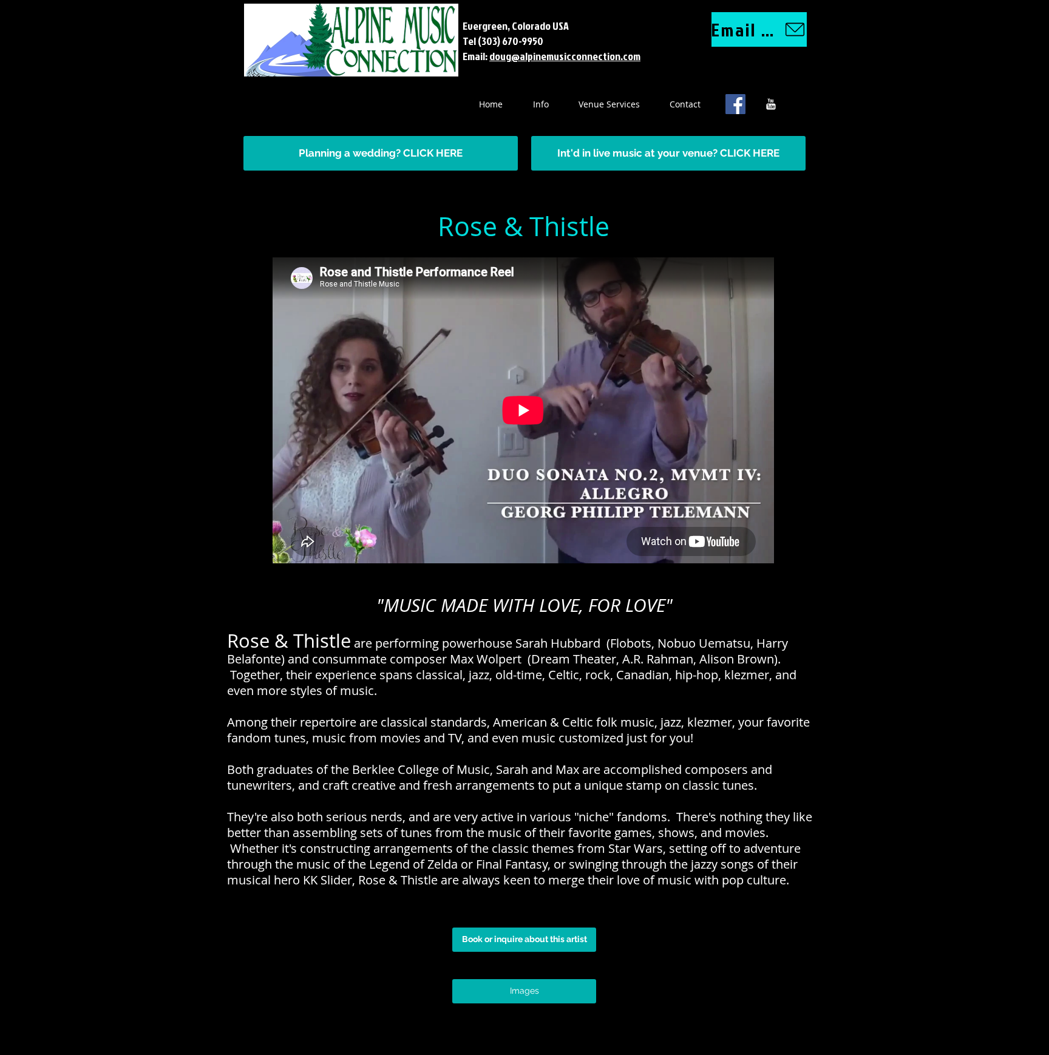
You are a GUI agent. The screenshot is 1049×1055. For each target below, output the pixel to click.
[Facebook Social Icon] (735, 104)
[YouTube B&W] (771, 104)
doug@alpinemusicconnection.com (564, 56)
